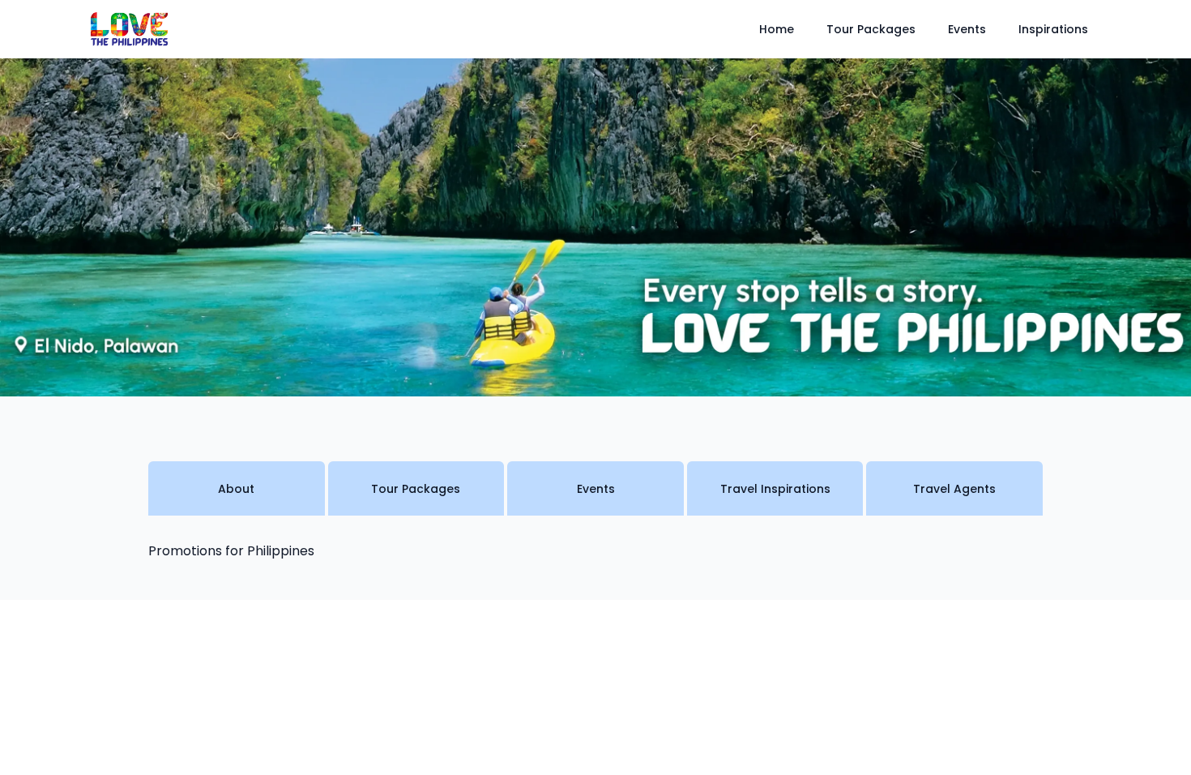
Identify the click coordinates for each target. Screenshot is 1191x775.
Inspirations (1053, 29)
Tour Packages (871, 29)
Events (967, 29)
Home (776, 29)
